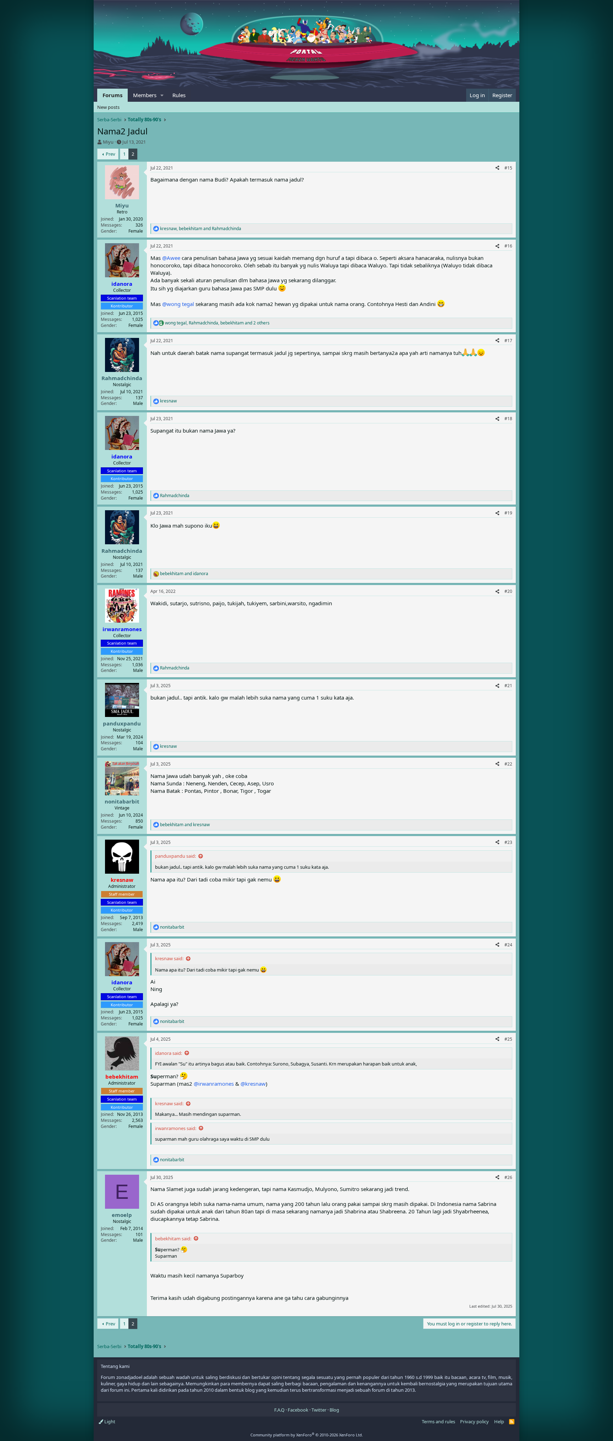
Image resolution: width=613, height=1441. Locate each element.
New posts (108, 107)
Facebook (298, 1410)
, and (200, 229)
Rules (179, 95)
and (184, 574)
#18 (508, 419)
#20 (508, 591)
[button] (162, 95)
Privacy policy (474, 1421)
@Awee (171, 257)
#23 (508, 842)
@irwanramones (214, 1083)
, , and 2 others (217, 323)
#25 (508, 1039)
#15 (508, 168)
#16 (508, 246)
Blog (334, 1410)
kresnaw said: (169, 958)
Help (499, 1421)
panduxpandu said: (175, 856)
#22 (508, 764)
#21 (508, 686)
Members (144, 95)
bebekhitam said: (173, 1238)
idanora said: (168, 1053)
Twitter (318, 1410)
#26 (508, 1177)
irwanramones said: (175, 1128)
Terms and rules (438, 1421)
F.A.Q (279, 1410)
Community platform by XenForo (306, 1434)
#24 (508, 945)
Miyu (108, 142)
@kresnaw (253, 1083)
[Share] (497, 168)
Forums (112, 95)
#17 (508, 341)
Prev (110, 154)
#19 (508, 513)
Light (109, 1421)
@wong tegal (178, 303)
